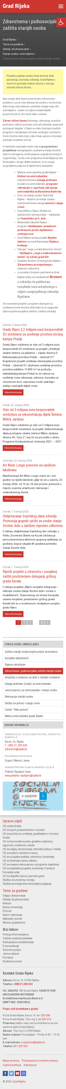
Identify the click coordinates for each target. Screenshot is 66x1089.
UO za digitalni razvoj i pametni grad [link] (23, 876)
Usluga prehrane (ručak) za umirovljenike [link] (28, 684)
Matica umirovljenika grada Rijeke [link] (24, 716)
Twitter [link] (11, 1073)
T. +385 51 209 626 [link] (16, 745)
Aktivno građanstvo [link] (14, 922)
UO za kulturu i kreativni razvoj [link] (20, 852)
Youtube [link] (17, 1073)
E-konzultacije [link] (11, 945)
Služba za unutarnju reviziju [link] (19, 879)
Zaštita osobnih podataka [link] (17, 938)
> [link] (47, 622)
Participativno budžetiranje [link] (18, 942)
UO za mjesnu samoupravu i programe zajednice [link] (31, 864)
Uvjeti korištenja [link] (12, 1065)
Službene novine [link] (12, 961)
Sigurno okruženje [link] (15, 664)
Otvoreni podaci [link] (12, 949)
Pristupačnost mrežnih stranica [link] (40, 1060)
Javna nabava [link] (11, 953)
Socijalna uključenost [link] (17, 658)
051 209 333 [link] (20, 1046)
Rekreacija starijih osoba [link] (19, 696)
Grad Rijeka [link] (18, 1081)
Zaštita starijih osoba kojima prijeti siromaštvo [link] (31, 651)
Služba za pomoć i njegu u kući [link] (22, 703)
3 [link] (30, 622)
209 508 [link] (45, 1015)
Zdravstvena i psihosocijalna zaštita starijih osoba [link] (33, 671)
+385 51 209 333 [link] (23, 984)
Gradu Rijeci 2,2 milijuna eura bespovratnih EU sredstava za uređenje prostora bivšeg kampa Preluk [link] (33, 334)
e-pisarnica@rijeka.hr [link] (33, 1042)
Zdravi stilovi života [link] (15, 120)
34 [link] (42, 622)
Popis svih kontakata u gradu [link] (20, 1008)
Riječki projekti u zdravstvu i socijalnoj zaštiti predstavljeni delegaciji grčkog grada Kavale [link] (30, 576)
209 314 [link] (46, 1019)
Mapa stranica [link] (11, 1060)
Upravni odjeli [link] (12, 821)
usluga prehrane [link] (47, 180)
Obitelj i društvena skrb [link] (16, 899)
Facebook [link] (5, 1073)
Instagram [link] (23, 1073)
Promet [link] (7, 911)
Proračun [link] (8, 957)
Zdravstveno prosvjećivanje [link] (34, 264)
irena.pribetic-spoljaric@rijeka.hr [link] (23, 775)
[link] (61, 22)
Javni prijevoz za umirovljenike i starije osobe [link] (31, 690)
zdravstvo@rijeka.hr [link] (16, 749)
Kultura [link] (7, 903)
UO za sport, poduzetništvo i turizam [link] (24, 829)
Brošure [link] (56, 277)
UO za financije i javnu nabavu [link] (20, 860)
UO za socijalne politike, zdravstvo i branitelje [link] (28, 856)
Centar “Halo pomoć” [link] (17, 709)
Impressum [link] (30, 1065)
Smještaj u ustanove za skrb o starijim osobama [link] (32, 677)
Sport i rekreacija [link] (12, 914)
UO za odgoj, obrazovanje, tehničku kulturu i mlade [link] (32, 849)
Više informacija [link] (13, 392)
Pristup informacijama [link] (16, 934)
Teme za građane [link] (15, 890)
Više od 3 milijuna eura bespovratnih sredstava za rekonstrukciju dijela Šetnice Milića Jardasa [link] (32, 414)
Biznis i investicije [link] (13, 907)
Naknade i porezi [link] (12, 918)
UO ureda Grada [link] (12, 826)
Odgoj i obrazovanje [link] (14, 895)
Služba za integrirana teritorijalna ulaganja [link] (27, 883)
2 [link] (24, 622)
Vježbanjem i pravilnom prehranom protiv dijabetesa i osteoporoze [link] (36, 230)
